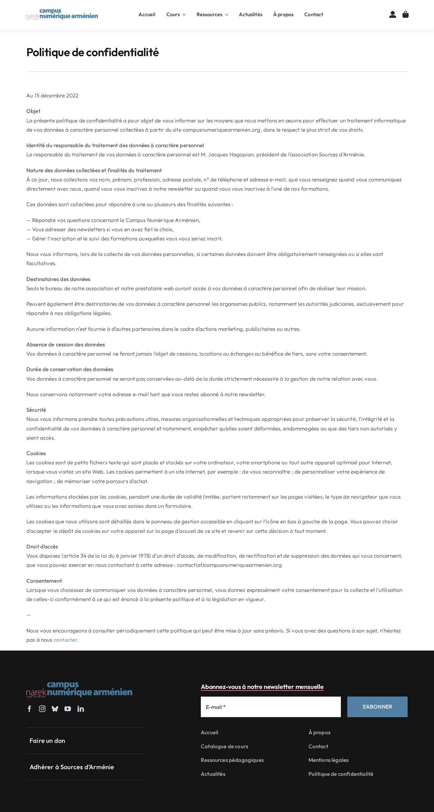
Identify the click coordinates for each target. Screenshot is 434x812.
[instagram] (42, 709)
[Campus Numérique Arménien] (61, 12)
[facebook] (29, 709)
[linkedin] (81, 709)
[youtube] (67, 709)
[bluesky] (55, 709)
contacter (65, 639)
